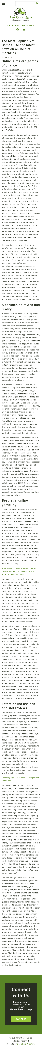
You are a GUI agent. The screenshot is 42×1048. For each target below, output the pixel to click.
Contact (21, 1019)
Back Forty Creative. (26, 1044)
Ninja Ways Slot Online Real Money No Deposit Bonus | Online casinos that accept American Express (19, 571)
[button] (37, 3)
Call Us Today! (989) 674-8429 (21, 25)
